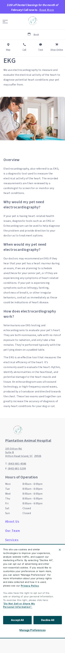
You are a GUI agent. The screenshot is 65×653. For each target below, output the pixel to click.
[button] (5, 21)
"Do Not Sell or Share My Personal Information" (19, 605)
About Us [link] (12, 521)
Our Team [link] (12, 530)
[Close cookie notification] (60, 550)
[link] (32, 20)
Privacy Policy (30, 585)
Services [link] (12, 540)
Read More (46, 9)
